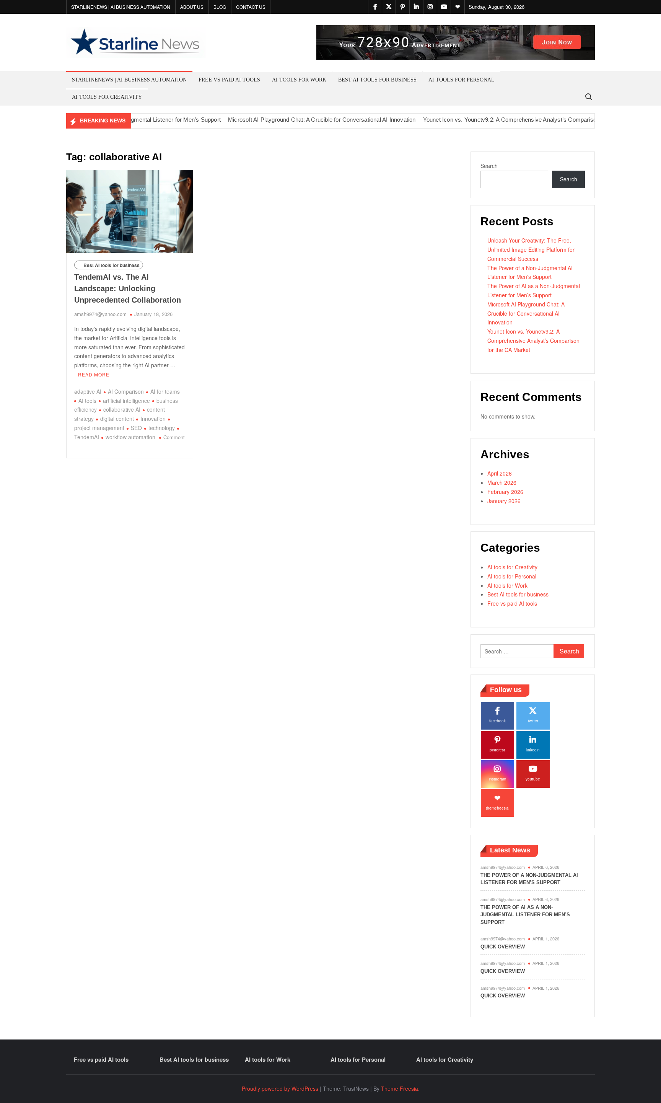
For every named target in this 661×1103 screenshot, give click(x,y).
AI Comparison (126, 391)
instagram (497, 779)
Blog (219, 6)
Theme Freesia (399, 1088)
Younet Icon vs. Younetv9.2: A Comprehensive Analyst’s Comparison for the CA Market (515, 119)
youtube (533, 779)
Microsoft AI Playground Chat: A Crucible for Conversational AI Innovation (303, 119)
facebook (497, 720)
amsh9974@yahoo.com (100, 314)
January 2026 (504, 501)
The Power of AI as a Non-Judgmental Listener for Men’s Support (525, 914)
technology (161, 428)
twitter (533, 720)
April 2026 (499, 473)
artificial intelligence (126, 400)
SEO (136, 428)
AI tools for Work (299, 80)
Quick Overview (502, 947)
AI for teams (165, 391)
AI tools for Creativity (107, 97)
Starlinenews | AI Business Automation (120, 6)
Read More (93, 374)
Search (489, 165)
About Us (192, 6)
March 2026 (501, 482)
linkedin (533, 750)
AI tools (87, 400)
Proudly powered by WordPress (280, 1088)
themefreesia (497, 808)
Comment (174, 437)
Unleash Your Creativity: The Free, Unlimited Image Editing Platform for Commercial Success (531, 249)
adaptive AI (87, 391)
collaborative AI (121, 409)
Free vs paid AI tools (229, 80)
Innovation (153, 418)
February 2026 (505, 491)
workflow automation (130, 437)
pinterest (497, 750)
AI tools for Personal (461, 80)
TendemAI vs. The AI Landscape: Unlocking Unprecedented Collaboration (127, 288)
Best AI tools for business (377, 80)
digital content (117, 418)
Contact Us (250, 6)
